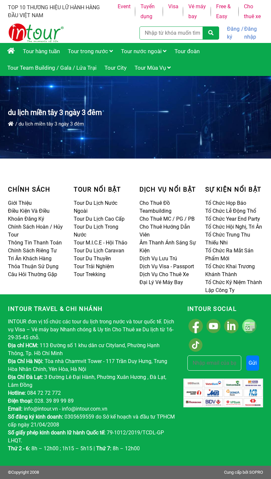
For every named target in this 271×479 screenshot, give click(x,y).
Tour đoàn (187, 51)
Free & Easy (223, 11)
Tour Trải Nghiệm (94, 266)
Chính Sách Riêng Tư (32, 250)
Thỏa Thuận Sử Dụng (33, 266)
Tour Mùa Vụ (151, 67)
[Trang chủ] (11, 124)
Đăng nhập (250, 33)
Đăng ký (233, 33)
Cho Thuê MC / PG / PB (167, 219)
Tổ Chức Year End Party (232, 219)
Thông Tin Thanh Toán (35, 243)
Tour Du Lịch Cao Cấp (99, 219)
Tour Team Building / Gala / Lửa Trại (52, 67)
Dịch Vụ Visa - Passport (166, 266)
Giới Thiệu (20, 203)
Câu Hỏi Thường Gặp (32, 274)
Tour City (115, 67)
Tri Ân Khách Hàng (30, 258)
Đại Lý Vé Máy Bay (161, 282)
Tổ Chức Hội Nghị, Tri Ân (233, 227)
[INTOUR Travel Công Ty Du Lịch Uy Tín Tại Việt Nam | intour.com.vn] (11, 51)
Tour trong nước (88, 51)
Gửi (253, 363)
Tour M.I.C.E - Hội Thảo (100, 243)
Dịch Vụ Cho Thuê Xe (164, 274)
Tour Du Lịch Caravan (99, 250)
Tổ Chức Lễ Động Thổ (230, 211)
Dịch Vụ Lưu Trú (158, 258)
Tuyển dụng (147, 11)
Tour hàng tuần (41, 51)
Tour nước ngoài (142, 51)
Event (124, 6)
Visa (173, 6)
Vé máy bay (197, 11)
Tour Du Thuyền (92, 258)
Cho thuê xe (252, 11)
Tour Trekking (89, 274)
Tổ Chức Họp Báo (225, 203)
